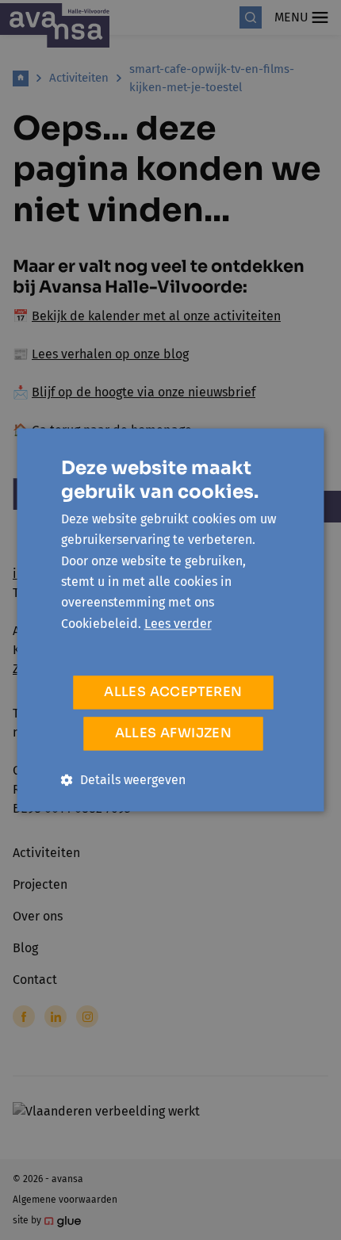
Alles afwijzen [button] (173, 733)
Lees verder (178, 623)
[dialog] (170, 620)
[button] (123, 780)
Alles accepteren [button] (173, 692)
